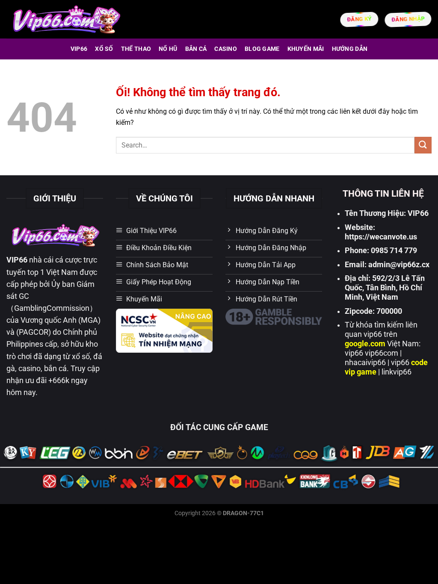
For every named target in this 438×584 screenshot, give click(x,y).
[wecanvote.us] (65, 19)
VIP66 (79, 49)
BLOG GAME (262, 49)
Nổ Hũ (168, 49)
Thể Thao (136, 49)
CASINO (225, 49)
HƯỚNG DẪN (350, 49)
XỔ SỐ (104, 49)
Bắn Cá (196, 49)
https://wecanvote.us (381, 237)
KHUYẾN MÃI (305, 49)
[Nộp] (423, 145)
